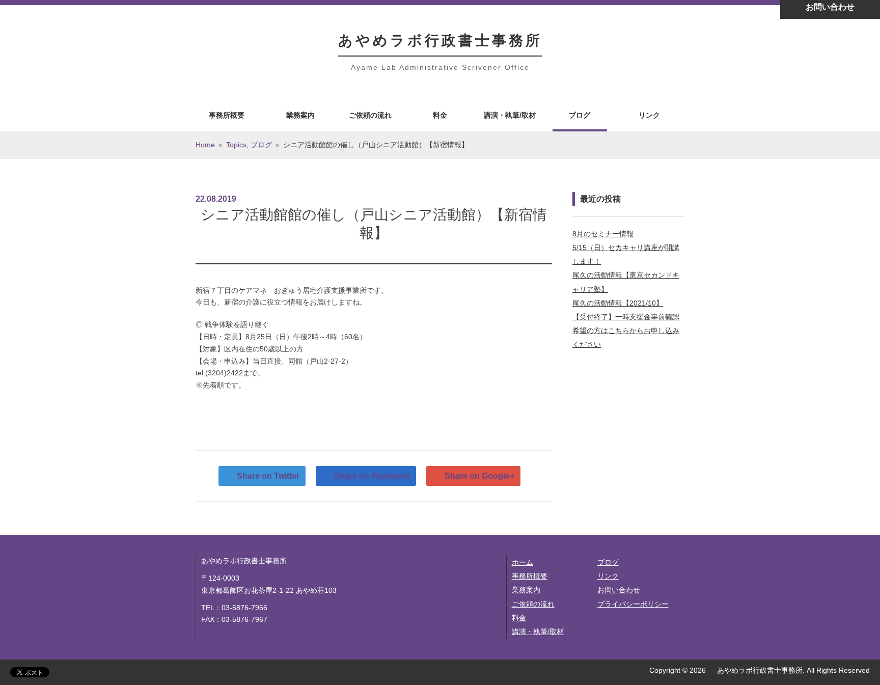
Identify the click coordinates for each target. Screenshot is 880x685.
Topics (236, 145)
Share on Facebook (372, 476)
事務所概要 (226, 115)
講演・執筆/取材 (510, 115)
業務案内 (300, 115)
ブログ (579, 115)
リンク (649, 115)
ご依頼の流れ (370, 115)
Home (205, 145)
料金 (440, 115)
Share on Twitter (268, 476)
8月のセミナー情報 (603, 234)
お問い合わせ (618, 590)
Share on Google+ (479, 476)
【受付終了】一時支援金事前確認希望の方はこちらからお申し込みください (625, 330)
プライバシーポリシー (633, 604)
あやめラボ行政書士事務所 (440, 40)
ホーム (522, 562)
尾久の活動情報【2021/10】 (617, 303)
